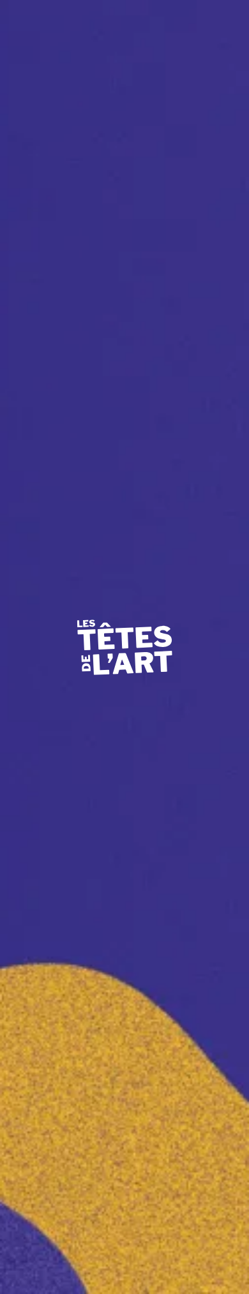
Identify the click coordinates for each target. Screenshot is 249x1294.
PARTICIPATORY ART (69, 143)
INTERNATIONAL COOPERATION (101, 199)
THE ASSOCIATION (63, 115)
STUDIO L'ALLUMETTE (75, 226)
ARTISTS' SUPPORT (64, 171)
